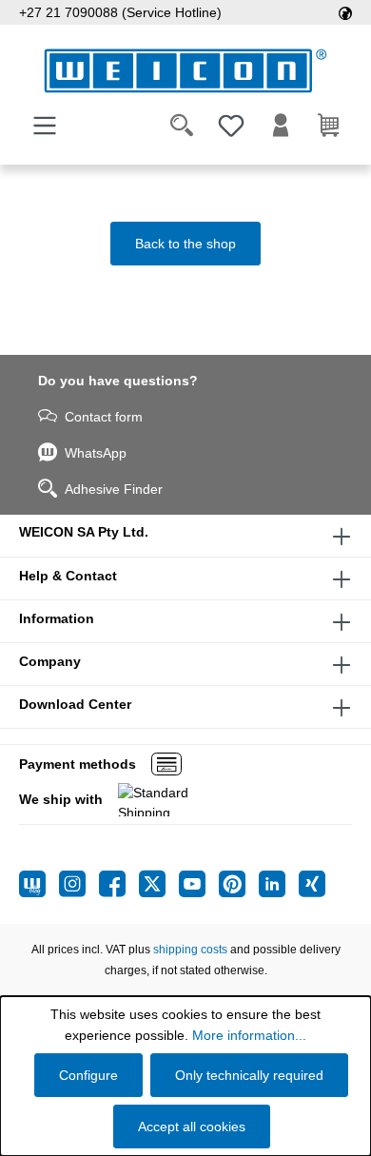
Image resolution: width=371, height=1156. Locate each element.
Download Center (75, 704)
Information (56, 618)
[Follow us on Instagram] (79, 884)
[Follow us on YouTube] (199, 884)
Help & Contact (68, 575)
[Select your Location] (345, 12)
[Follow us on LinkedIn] (279, 884)
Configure (88, 1075)
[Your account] (280, 125)
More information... (249, 1035)
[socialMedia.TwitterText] (159, 884)
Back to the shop (185, 243)
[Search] (181, 125)
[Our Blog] (39, 884)
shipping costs (190, 949)
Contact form (104, 416)
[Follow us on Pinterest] (239, 884)
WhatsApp (96, 452)
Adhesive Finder (114, 489)
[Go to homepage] (185, 71)
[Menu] (44, 125)
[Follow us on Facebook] (119, 884)
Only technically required (249, 1075)
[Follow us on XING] (312, 884)
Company (50, 661)
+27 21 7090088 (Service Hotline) (120, 12)
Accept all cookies (191, 1126)
